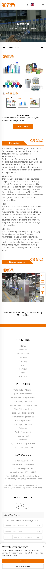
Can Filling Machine (23, 401)
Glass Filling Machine (23, 409)
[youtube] (19, 506)
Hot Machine (23, 353)
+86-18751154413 (25, 460)
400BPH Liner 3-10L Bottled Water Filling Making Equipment (23, 313)
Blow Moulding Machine (23, 416)
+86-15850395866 (26, 464)
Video (23, 372)
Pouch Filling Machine (23, 447)
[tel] (42, 276)
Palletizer (23, 428)
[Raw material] (23, 74)
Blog (40, 487)
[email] (42, 281)
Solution (23, 357)
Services (23, 369)
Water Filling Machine (23, 390)
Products (23, 28)
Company (23, 361)
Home (14, 28)
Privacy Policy (31, 487)
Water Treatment (23, 432)
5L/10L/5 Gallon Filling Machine (23, 405)
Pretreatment (23, 436)
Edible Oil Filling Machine (23, 413)
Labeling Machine (23, 420)
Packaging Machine (23, 424)
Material (33, 28)
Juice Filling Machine (23, 393)
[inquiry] (42, 287)
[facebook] (26, 506)
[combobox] (8, 537)
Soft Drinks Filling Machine (23, 397)
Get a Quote (23, 126)
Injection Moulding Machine (23, 443)
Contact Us (23, 376)
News (23, 365)
